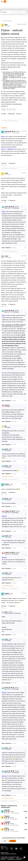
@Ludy (4, 211)
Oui (12, 840)
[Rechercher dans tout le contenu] (24, 12)
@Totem (3, 149)
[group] (3, 110)
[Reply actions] (25, 209)
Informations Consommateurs (14, 859)
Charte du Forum (4, 852)
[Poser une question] (24, 857)
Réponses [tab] (4, 127)
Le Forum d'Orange (7, 21)
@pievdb (4, 516)
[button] (3, 247)
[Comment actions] (26, 134)
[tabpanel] (14, 466)
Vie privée (3, 859)
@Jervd (4, 315)
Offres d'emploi (20, 858)
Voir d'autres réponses (7, 476)
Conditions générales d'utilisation (8, 853)
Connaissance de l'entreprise (7, 858)
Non (5, 840)
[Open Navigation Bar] (2, 1)
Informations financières (14, 857)
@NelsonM (11, 149)
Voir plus (25, 805)
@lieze (3, 136)
